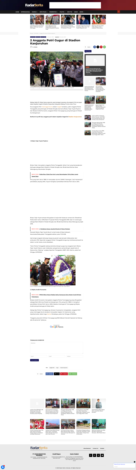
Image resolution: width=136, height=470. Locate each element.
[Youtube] (102, 455)
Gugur (57, 367)
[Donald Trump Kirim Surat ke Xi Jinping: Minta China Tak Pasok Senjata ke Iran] (83, 19)
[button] (118, 11)
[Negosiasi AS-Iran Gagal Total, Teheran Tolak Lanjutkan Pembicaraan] (99, 19)
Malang (63, 104)
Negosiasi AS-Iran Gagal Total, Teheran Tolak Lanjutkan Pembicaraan (97, 27)
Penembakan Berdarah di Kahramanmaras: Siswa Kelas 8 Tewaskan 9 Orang (68, 27)
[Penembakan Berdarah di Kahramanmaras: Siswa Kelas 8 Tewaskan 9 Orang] (68, 19)
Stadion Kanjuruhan (75, 116)
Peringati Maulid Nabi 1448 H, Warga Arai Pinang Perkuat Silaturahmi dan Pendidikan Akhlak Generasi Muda (89, 107)
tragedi (59, 106)
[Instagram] (94, 455)
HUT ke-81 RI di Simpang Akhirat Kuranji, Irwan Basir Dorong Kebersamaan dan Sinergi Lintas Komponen (100, 89)
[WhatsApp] (104, 47)
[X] (97, 47)
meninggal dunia (47, 106)
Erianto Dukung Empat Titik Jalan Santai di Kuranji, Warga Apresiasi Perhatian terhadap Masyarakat (36, 432)
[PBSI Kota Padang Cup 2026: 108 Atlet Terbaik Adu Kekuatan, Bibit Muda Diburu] (99, 424)
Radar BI (37, 102)
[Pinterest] (101, 47)
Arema (49, 314)
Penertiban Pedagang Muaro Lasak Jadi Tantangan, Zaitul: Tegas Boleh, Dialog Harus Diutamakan (83, 432)
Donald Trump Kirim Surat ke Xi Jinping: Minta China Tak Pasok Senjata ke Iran (83, 27)
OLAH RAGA (36, 33)
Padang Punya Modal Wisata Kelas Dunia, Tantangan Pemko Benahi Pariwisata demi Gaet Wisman (52, 432)
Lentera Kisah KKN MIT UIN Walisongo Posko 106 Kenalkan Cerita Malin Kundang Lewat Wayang (94, 70)
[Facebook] (94, 47)
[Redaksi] (31, 47)
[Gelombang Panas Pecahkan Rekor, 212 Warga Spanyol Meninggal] (37, 19)
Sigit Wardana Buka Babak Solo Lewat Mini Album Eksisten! (98, 411)
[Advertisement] (75, 5)
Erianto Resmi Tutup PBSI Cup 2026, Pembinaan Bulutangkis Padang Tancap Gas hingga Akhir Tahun (101, 107)
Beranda (31, 33)
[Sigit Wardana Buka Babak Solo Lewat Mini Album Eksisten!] (99, 403)
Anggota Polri (52, 367)
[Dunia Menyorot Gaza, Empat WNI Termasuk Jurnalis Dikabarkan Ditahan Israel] (53, 19)
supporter (49, 102)
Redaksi (35, 47)
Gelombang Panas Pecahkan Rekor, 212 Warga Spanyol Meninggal (37, 27)
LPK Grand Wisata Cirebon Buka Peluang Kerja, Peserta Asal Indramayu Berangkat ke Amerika (68, 432)
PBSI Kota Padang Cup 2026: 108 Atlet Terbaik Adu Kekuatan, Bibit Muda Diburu (98, 431)
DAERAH (87, 67)
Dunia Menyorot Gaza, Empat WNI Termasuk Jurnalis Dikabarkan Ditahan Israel (52, 27)
